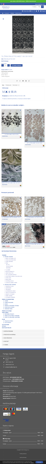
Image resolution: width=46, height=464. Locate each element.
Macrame (8, 267)
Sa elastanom (9, 266)
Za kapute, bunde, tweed (11, 282)
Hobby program (9, 302)
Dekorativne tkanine (10, 284)
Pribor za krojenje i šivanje (12, 305)
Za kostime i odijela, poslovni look (14, 276)
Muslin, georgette (10, 271)
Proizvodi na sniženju (10, 334)
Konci (6, 304)
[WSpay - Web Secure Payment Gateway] (7, 414)
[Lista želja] (39, 11)
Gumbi (6, 301)
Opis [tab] (3, 85)
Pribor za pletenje (7, 311)
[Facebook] (1, 4)
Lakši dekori (8, 287)
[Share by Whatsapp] (20, 81)
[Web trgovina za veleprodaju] (34, 11)
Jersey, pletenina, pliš (11, 258)
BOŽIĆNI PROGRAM (8, 331)
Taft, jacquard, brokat (11, 274)
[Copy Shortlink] (29, 81)
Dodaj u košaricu (17, 65)
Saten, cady (8, 277)
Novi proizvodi (8, 338)
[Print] (26, 81)
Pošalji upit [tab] (8, 85)
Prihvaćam (39, 462)
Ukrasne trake (8, 308)
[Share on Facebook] (17, 81)
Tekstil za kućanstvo (11, 292)
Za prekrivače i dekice (11, 291)
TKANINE (4, 255)
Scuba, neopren (9, 261)
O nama (6, 344)
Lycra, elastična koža (11, 259)
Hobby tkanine (9, 295)
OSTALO (4, 326)
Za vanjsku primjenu (10, 297)
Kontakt (6, 341)
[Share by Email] (23, 81)
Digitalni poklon (6, 327)
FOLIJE (3, 319)
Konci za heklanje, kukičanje (12, 317)
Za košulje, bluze (10, 280)
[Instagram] (3, 4)
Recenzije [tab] (16, 85)
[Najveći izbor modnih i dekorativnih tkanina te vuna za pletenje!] (5, 7)
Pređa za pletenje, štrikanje (12, 315)
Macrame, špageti (9, 314)
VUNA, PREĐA (5, 312)
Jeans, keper (8, 279)
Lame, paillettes (9, 273)
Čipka (7, 263)
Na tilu (8, 264)
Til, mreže (8, 269)
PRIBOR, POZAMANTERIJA (8, 299)
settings (32, 462)
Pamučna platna (10, 286)
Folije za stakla (9, 321)
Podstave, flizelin (9, 307)
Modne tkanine (9, 256)
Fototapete (8, 322)
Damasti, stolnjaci (10, 294)
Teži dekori (8, 289)
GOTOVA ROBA (5, 324)
